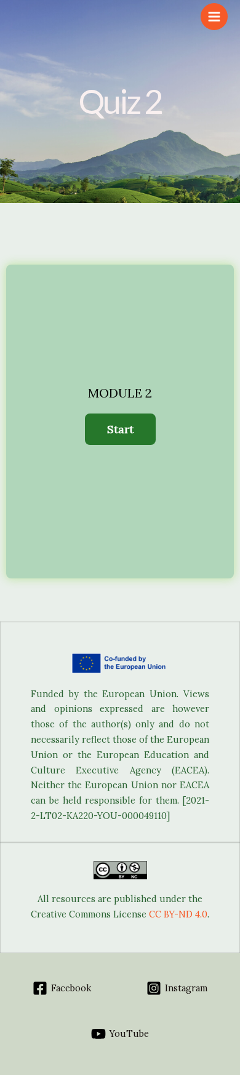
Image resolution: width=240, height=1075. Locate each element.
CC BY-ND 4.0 (178, 914)
